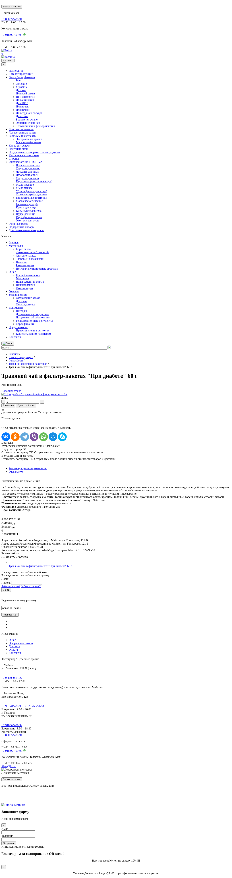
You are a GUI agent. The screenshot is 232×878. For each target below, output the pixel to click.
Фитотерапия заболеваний (32, 252)
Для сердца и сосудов (29, 113)
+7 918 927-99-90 (12, 750)
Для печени (23, 109)
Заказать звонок (12, 6)
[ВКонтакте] (5, 436)
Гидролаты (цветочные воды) (34, 181)
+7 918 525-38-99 (11, 725)
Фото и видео (24, 288)
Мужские (22, 86)
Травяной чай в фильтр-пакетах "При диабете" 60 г (40, 566)
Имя (4, 828)
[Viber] (34, 436)
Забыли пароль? (31, 586)
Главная (13, 242)
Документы (16, 307)
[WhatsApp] (43, 436)
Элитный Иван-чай (28, 122)
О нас (12, 271)
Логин (5, 578)
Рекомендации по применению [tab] (28, 468)
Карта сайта (23, 249)
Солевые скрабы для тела (31, 194)
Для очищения (25, 99)
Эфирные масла (18, 223)
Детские (21, 90)
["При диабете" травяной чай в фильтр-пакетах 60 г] (34, 394)
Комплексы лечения (21, 129)
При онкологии (25, 96)
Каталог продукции (21, 73)
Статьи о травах (26, 255)
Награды (21, 310)
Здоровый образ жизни (30, 258)
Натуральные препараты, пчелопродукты (34, 152)
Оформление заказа (28, 297)
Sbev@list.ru (8, 766)
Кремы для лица (26, 207)
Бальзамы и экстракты (22, 135)
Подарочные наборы (21, 227)
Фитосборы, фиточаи (22, 77)
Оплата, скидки (25, 304)
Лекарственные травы (22, 132)
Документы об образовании (33, 317)
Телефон (7, 835)
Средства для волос (28, 168)
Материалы (16, 245)
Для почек (22, 106)
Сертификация (25, 323)
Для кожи (22, 116)
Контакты (15, 336)
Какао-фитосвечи (19, 145)
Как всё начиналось (28, 275)
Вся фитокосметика (28, 165)
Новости (21, 262)
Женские (21, 83)
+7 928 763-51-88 (33, 706)
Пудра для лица (25, 213)
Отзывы (14, 291)
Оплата (13, 649)
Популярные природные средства (37, 268)
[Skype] (62, 436)
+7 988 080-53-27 (11, 677)
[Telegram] (24, 436)
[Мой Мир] (53, 436)
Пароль (6, 582)
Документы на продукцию (32, 314)
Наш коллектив (25, 284)
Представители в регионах (32, 330)
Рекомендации (25, 265)
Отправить (8, 843)
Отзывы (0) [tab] (16, 471)
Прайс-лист (16, 70)
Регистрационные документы (34, 320)
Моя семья (22, 278)
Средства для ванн (27, 178)
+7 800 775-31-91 (11, 735)
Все (18, 80)
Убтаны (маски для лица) (31, 191)
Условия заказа (18, 294)
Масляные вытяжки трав (24, 155)
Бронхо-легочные (27, 119)
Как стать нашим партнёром (33, 333)
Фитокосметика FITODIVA (25, 161)
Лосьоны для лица (27, 171)
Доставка (21, 301)
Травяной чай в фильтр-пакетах (35, 126)
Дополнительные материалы (26, 230)
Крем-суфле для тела (29, 210)
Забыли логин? (10, 586)
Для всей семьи (25, 93)
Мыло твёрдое (25, 184)
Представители (18, 327)
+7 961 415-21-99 (11, 706)
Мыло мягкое (24, 187)
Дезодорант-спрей (27, 174)
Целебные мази (18, 148)
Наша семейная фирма (30, 281)
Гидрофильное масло (29, 217)
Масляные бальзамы (28, 142)
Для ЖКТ (22, 103)
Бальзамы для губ (27, 204)
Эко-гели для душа (27, 220)
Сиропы (14, 158)
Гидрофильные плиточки (31, 197)
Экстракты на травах (29, 139)
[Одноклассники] (15, 436)
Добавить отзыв (11, 390)
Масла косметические (29, 200)
